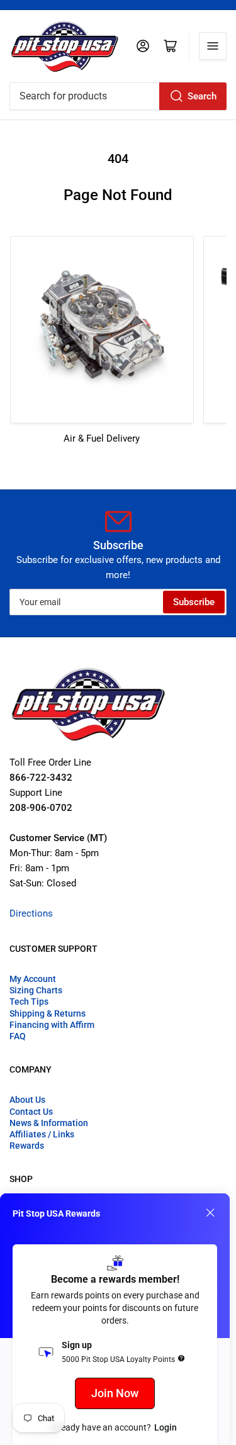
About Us (27, 1100)
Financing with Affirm (51, 1025)
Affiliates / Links (41, 1134)
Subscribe (194, 602)
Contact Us (31, 1112)
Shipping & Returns (47, 1013)
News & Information (48, 1123)
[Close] (210, 1213)
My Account (32, 979)
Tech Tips (28, 1001)
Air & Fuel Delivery (102, 438)
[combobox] (118, 96)
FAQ (17, 1036)
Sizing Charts (35, 990)
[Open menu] (213, 46)
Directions (31, 913)
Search (202, 96)
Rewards (26, 1146)
